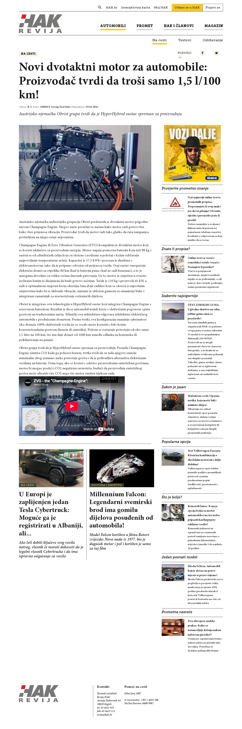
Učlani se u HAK (187, 7)
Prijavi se (213, 7)
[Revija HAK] (40, 23)
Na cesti (28, 54)
